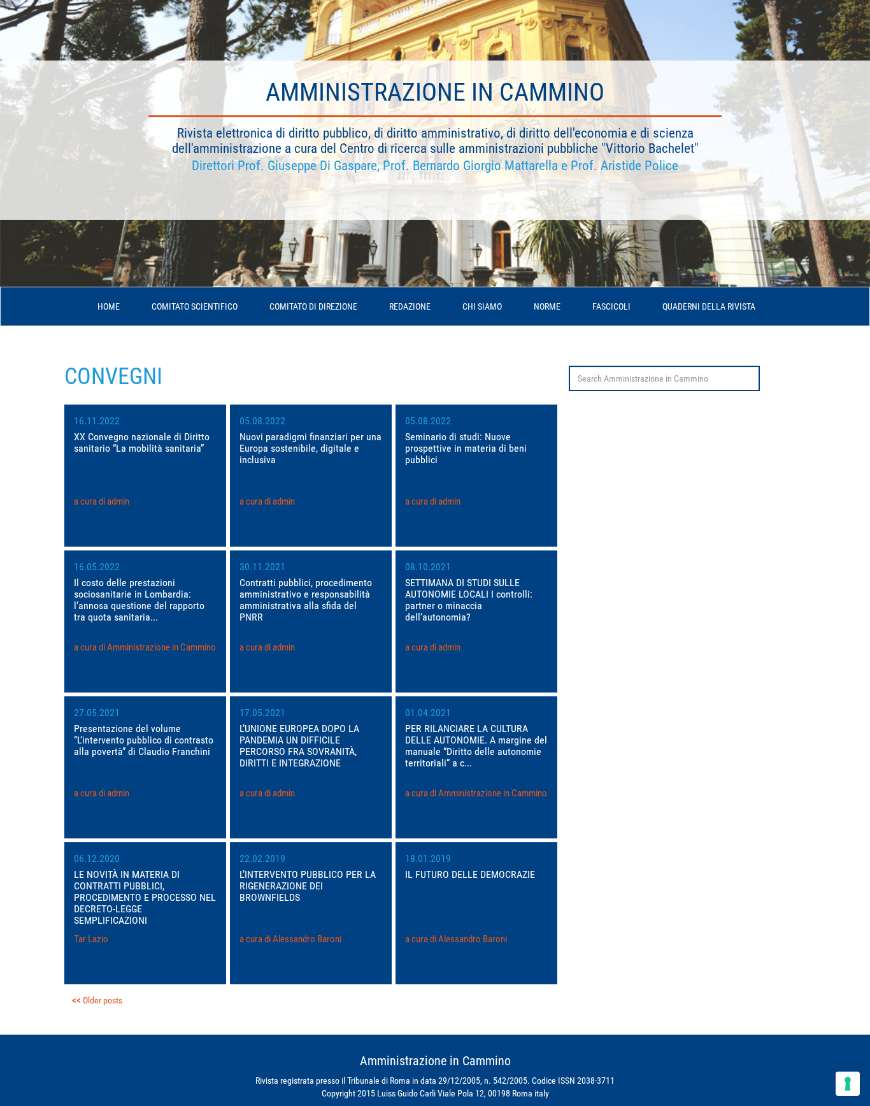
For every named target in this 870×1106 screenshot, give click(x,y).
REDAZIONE (410, 306)
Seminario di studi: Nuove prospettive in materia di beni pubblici (466, 448)
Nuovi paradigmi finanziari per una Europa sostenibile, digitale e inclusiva (310, 448)
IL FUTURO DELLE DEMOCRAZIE (470, 874)
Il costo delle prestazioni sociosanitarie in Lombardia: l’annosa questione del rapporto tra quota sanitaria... (139, 600)
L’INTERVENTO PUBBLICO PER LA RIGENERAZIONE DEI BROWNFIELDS (307, 885)
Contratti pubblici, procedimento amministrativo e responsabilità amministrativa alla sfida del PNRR (305, 600)
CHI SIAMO (482, 306)
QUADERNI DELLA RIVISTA (708, 306)
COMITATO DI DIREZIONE (313, 306)
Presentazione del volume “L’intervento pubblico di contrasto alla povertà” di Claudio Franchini (143, 740)
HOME (108, 306)
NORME (547, 306)
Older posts (102, 1000)
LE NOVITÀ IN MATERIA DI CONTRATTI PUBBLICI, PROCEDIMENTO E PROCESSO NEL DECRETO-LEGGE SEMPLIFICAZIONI (145, 897)
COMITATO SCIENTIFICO (195, 306)
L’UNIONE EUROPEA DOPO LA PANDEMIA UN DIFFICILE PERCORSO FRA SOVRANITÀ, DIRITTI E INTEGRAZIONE (299, 745)
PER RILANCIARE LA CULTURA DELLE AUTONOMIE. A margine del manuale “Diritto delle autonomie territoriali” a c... (476, 745)
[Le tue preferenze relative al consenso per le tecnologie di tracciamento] (848, 1084)
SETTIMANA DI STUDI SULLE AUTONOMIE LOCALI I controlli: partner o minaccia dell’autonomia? (468, 600)
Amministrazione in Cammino (435, 92)
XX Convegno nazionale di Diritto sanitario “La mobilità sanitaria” (142, 442)
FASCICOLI (611, 306)
